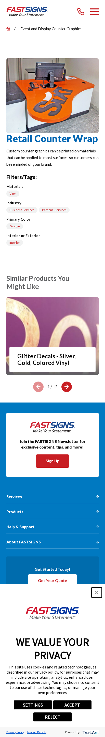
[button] (96, 592)
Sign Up (52, 461)
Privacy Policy (15, 732)
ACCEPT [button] (72, 705)
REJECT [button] (52, 717)
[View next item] (66, 387)
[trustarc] (90, 732)
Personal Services (54, 210)
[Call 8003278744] (80, 11)
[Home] (27, 11)
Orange (14, 226)
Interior (14, 242)
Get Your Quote (52, 580)
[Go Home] (8, 28)
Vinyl (12, 193)
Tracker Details (36, 732)
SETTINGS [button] (33, 705)
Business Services (21, 210)
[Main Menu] (94, 11)
